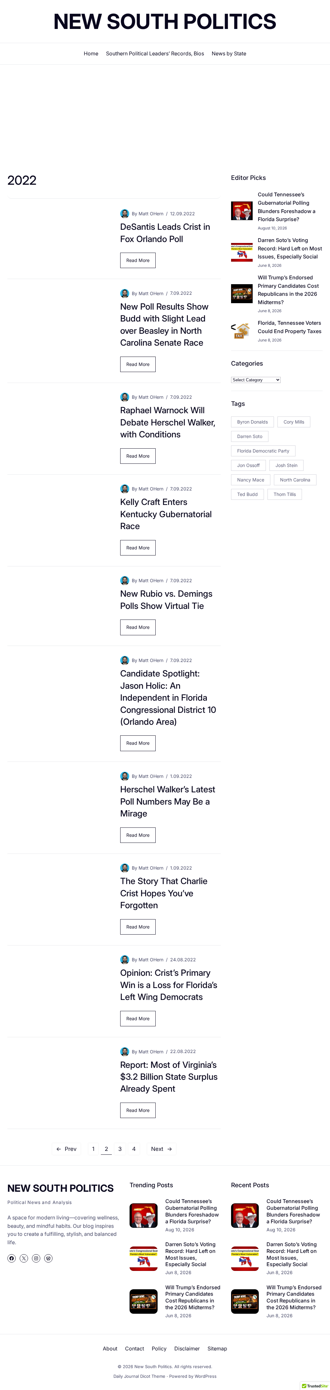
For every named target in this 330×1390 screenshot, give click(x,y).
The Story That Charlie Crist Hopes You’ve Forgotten (164, 893)
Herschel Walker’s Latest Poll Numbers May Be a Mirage (167, 801)
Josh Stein (286, 465)
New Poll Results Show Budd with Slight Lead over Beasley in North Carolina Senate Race (164, 324)
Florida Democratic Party (263, 450)
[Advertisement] (165, 117)
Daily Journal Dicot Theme (139, 1376)
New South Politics (165, 21)
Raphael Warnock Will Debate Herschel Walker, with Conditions (168, 422)
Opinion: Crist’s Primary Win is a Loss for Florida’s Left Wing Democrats (168, 984)
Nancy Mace (250, 479)
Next (161, 1148)
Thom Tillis (285, 494)
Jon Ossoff (248, 465)
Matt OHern (151, 213)
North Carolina (295, 479)
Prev (66, 1148)
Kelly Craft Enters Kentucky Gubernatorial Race (166, 514)
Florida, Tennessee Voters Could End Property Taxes (290, 327)
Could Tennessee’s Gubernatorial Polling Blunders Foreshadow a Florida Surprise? (286, 206)
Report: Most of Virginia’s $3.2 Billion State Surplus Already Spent (169, 1076)
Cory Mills (294, 421)
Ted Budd (247, 494)
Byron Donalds (252, 421)
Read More (139, 262)
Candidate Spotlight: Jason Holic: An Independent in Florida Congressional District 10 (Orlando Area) (168, 697)
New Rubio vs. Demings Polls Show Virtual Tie (166, 599)
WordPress (206, 1376)
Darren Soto (249, 436)
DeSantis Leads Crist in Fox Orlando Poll (165, 232)
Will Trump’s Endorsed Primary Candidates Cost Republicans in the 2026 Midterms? (288, 289)
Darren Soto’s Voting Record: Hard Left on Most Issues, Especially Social (290, 248)
